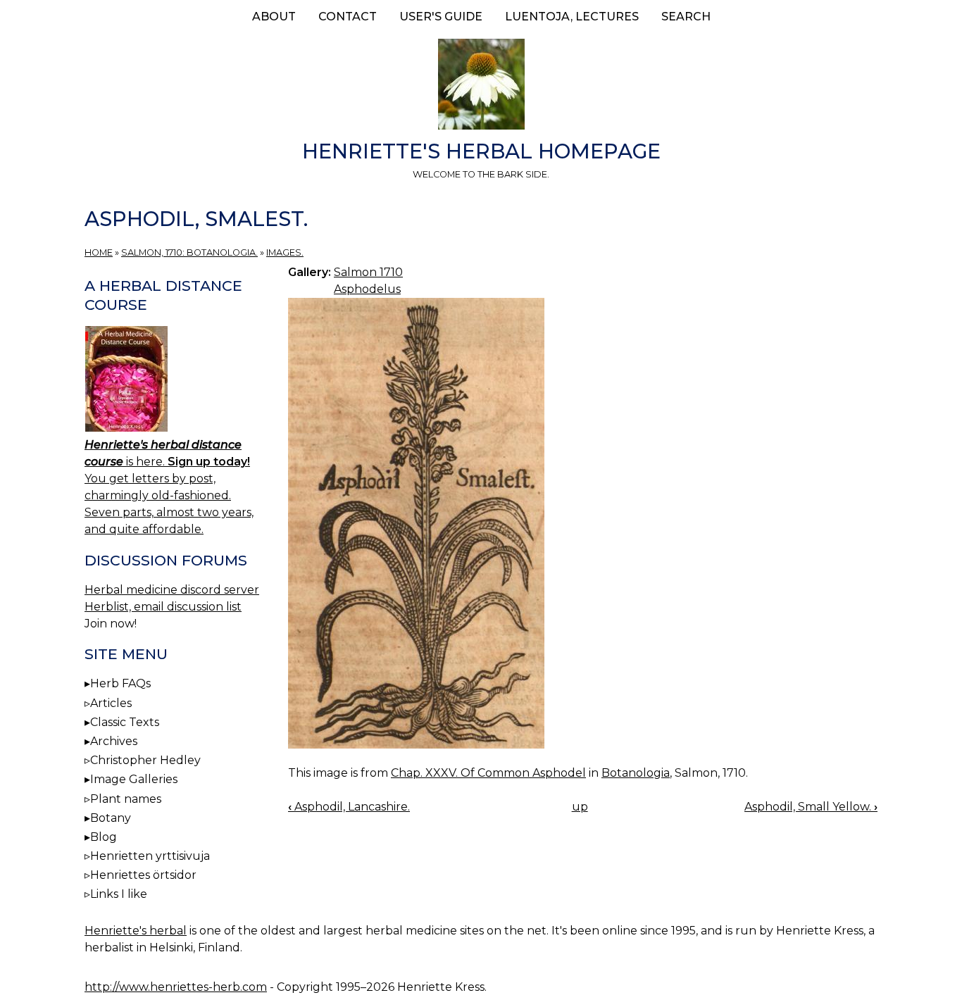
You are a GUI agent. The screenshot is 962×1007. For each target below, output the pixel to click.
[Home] (481, 87)
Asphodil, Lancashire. (349, 806)
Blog (103, 837)
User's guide (440, 16)
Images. (285, 252)
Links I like (118, 894)
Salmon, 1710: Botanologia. (189, 252)
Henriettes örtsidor (143, 875)
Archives (113, 741)
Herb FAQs (120, 683)
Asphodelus (367, 289)
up (580, 806)
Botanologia (635, 773)
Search (686, 16)
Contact (347, 16)
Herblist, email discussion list (163, 606)
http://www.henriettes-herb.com (176, 987)
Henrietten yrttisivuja (150, 856)
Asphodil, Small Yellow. (810, 806)
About (274, 16)
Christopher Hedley (145, 760)
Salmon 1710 (368, 272)
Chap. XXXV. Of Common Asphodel (488, 773)
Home (99, 252)
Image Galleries (133, 779)
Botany (110, 818)
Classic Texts (124, 722)
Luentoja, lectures (572, 16)
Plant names (125, 799)
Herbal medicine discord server (172, 589)
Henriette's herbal (136, 930)
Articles (111, 703)
